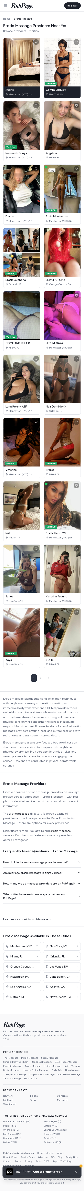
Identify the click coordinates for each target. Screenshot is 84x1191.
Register (72, 5)
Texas (33, 1100)
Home (6, 18)
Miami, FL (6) (10, 1125)
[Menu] (5, 5)
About (60, 1153)
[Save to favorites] (36, 42)
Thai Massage (10, 1057)
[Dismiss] (75, 1171)
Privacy (28, 1161)
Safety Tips (71, 1157)
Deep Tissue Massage (66, 1061)
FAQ (53, 1157)
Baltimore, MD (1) (53, 1142)
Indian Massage (29, 1057)
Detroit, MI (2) (51, 1125)
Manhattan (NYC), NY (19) (16, 1121)
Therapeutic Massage (14, 1074)
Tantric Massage (12, 1078)
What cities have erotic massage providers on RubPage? (34, 896)
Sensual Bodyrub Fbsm (15, 1061)
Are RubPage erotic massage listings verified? (33, 873)
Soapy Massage (49, 1057)
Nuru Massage (73, 1070)
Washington (9, 1104)
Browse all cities (45, 1153)
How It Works (10, 1157)
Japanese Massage (42, 1061)
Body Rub (57, 1070)
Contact (7, 1161)
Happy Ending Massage (36, 1070)
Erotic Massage (33, 1066)
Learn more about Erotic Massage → (27, 919)
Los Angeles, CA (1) (12, 1134)
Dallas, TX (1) (10, 1142)
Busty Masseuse (11, 1070)
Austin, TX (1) (50, 1138)
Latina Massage (52, 1066)
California (62, 1095)
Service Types (28, 1157)
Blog (60, 1157)
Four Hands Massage (68, 1074)
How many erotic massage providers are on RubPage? (39, 883)
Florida (34, 1095)
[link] (22, 94)
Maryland (62, 1100)
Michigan (8, 1100)
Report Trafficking (62, 1161)
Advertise (43, 1157)
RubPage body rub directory (18, 1153)
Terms (18, 1161)
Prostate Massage (12, 1066)
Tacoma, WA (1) (52, 1134)
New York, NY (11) (52, 1121)
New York (8, 1095)
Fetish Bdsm (30, 1078)
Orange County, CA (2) (55, 1129)
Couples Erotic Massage (41, 1074)
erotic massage (19, 813)
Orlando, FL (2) (11, 1129)
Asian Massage (72, 1066)
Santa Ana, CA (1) (12, 1138)
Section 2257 (42, 1161)
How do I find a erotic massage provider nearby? (35, 862)
